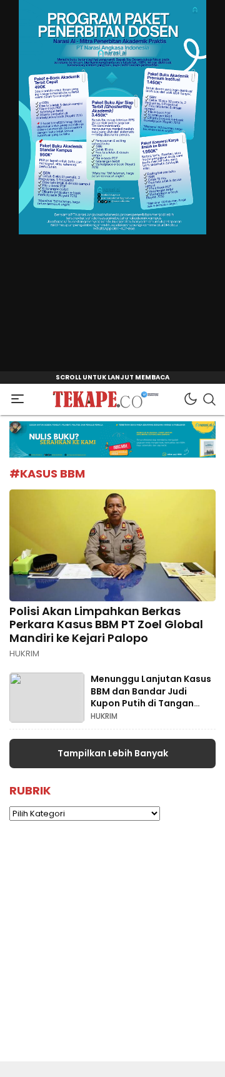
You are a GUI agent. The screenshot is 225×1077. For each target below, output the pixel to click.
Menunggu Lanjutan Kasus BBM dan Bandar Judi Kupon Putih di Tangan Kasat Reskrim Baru (151, 697)
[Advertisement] (112, 948)
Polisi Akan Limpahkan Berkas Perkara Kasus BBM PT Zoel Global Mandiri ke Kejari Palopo (106, 624)
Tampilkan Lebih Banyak (113, 753)
